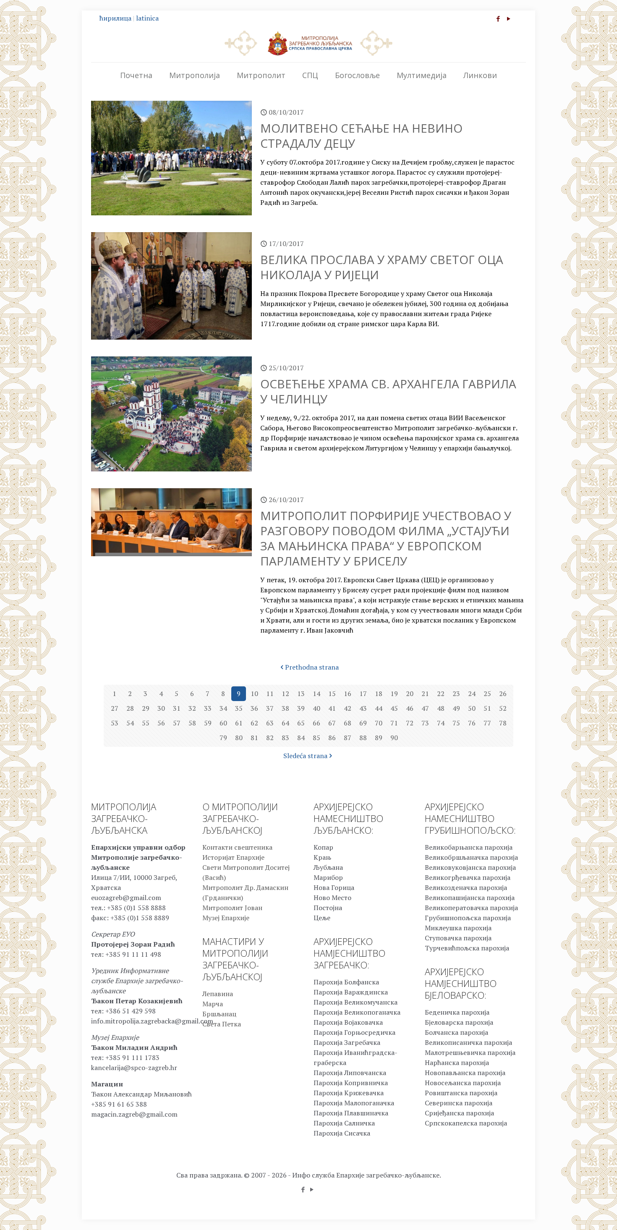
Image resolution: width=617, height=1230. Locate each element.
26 (503, 693)
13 (301, 693)
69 (363, 723)
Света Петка (221, 1023)
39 (301, 708)
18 (378, 693)
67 (332, 723)
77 (487, 723)
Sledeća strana (305, 755)
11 (270, 693)
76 (472, 723)
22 (440, 693)
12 (285, 693)
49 (456, 708)
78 (503, 723)
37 (270, 708)
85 (316, 737)
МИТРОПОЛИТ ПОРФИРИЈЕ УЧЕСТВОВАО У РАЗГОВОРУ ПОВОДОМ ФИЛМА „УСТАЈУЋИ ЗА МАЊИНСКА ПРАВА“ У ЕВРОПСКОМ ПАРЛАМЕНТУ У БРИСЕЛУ (385, 538)
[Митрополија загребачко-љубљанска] (308, 43)
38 (285, 708)
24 (472, 693)
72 (409, 723)
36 (254, 708)
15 (332, 693)
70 (378, 723)
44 (378, 708)
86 (332, 737)
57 (176, 723)
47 (425, 708)
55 (145, 723)
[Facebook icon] (498, 18)
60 (223, 723)
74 (440, 723)
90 (394, 737)
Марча (212, 1003)
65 (301, 723)
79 (223, 737)
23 (456, 693)
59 (208, 723)
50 (472, 708)
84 (301, 737)
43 (363, 708)
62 (254, 723)
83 (285, 737)
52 (503, 708)
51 (487, 708)
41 (332, 708)
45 (394, 708)
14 (316, 693)
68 (347, 723)
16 (347, 693)
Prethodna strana (312, 667)
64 (285, 723)
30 (161, 708)
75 (456, 723)
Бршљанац (219, 1013)
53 (114, 723)
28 (130, 708)
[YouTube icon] (508, 18)
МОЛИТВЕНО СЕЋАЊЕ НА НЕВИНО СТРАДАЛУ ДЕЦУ (361, 135)
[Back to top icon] (577, 1213)
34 (223, 708)
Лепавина (217, 993)
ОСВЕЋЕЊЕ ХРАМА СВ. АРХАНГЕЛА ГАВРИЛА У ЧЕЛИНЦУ (388, 391)
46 (409, 708)
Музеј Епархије (225, 917)
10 (254, 693)
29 (145, 708)
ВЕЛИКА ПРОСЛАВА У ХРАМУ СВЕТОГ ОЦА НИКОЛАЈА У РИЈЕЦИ (381, 267)
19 (394, 693)
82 (270, 737)
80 (239, 737)
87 (347, 737)
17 (363, 693)
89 (378, 737)
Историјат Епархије (233, 857)
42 (347, 708)
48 (440, 708)
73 (425, 723)
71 (394, 723)
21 (425, 693)
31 (176, 708)
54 (130, 723)
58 (192, 723)
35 (239, 708)
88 (363, 737)
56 (161, 723)
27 (114, 708)
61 (239, 723)
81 (254, 737)
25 (487, 693)
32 (192, 708)
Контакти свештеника (237, 847)
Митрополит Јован (232, 907)
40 (316, 708)
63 (270, 723)
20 (409, 693)
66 (316, 723)
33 (208, 708)
